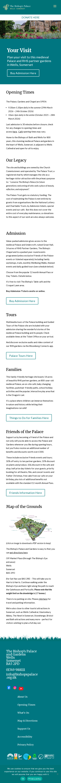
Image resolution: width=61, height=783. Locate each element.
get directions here (19, 552)
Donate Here (31, 17)
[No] (57, 774)
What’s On (23, 712)
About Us (22, 696)
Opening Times (26, 704)
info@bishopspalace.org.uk (22, 675)
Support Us (23, 728)
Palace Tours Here (21, 355)
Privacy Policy (25, 744)
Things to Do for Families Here (29, 418)
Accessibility (24, 736)
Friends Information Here (25, 492)
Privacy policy (34, 779)
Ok (23, 779)
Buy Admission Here (23, 73)
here (15, 131)
